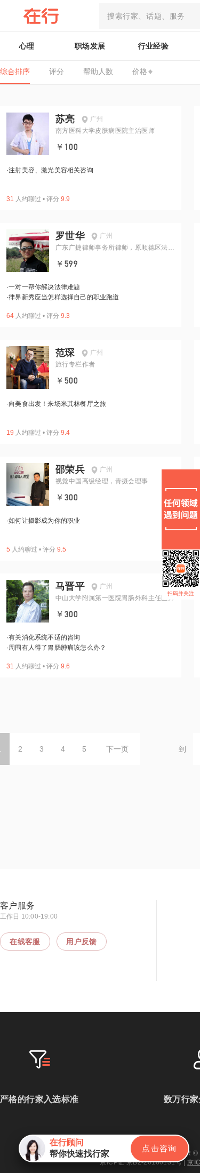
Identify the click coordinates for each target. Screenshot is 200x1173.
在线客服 (25, 941)
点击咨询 (159, 1148)
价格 (139, 71)
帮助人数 (98, 71)
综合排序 (15, 71)
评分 (56, 71)
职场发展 (90, 46)
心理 (27, 46)
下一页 (117, 749)
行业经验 (153, 46)
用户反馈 (81, 941)
